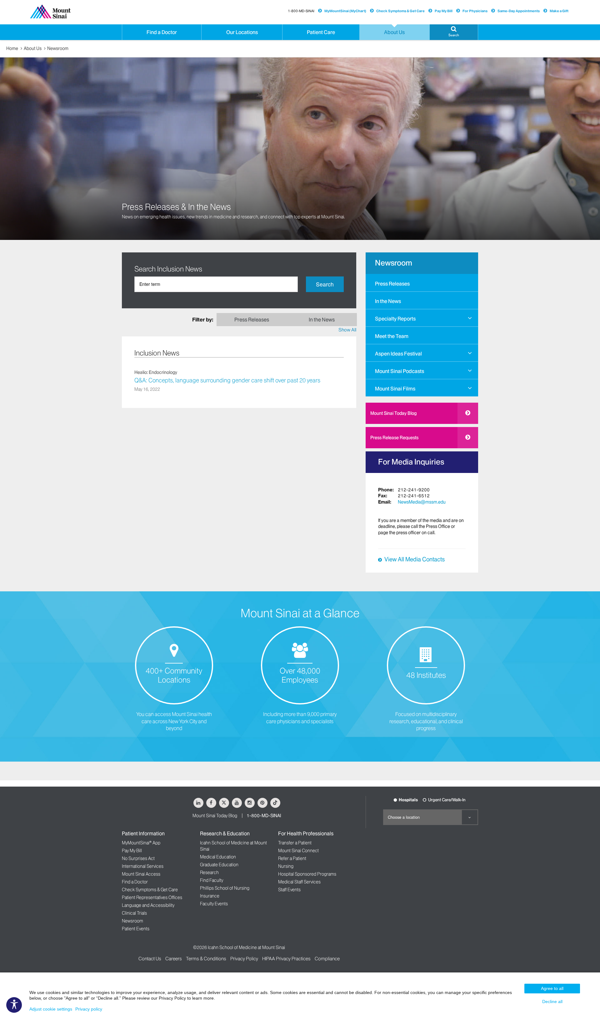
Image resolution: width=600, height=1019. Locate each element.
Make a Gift (559, 11)
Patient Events (135, 929)
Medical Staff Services (299, 882)
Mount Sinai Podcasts (399, 371)
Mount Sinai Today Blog (393, 413)
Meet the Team (391, 336)
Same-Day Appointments (519, 11)
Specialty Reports (395, 319)
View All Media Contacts (414, 559)
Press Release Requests (394, 437)
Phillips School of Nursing (224, 888)
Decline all (552, 1001)
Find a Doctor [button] (162, 32)
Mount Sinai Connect (298, 850)
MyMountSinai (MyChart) (345, 11)
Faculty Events (214, 904)
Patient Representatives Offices (152, 897)
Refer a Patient (292, 858)
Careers (173, 959)
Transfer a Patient (295, 843)
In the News (388, 301)
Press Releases (392, 284)
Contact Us (149, 959)
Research (209, 872)
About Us (33, 48)
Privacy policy (88, 1009)
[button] (454, 32)
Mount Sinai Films (395, 388)
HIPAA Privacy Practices (286, 959)
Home (12, 48)
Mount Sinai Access (141, 874)
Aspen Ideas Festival (398, 353)
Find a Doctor (135, 882)
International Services (142, 866)
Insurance (209, 896)
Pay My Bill (443, 11)
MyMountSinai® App (141, 843)
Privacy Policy (244, 959)
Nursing (285, 866)
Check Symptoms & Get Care (400, 11)
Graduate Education (219, 864)
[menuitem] (422, 282)
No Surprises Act (138, 858)
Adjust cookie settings (50, 1009)
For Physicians (475, 11)
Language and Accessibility (148, 905)
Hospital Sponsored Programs (307, 874)
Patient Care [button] (321, 32)
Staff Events (289, 889)
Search (325, 284)
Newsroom (57, 48)
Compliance (327, 959)
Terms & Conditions (206, 959)
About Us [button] (394, 32)
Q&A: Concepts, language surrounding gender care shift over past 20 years (227, 380)
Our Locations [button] (242, 32)
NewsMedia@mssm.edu (422, 502)
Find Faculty (211, 880)
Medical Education (218, 857)
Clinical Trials (134, 913)
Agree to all (552, 988)
